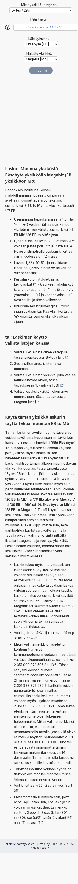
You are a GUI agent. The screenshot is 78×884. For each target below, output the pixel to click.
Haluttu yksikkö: (39, 53)
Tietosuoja (43, 844)
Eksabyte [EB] (47, 385)
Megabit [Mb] (25, 402)
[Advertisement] (39, 120)
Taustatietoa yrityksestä (19, 844)
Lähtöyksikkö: (39, 39)
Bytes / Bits (55, 357)
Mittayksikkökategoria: (39, 5)
